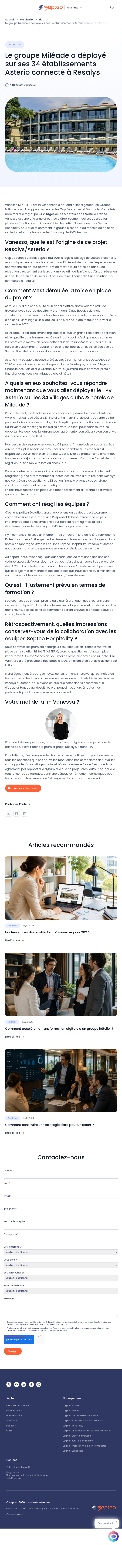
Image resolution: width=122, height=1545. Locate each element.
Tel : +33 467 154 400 (18, 1467)
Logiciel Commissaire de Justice (80, 1415)
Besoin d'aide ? (105, 1523)
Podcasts (11, 1425)
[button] (60, 8)
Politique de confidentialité (64, 1508)
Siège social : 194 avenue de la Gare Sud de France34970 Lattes (27, 1475)
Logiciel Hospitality (73, 1425)
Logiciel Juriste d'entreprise (78, 1440)
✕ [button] (117, 1521)
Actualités (11, 1420)
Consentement (15, 1514)
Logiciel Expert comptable (77, 1435)
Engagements (14, 1410)
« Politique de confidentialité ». (56, 1330)
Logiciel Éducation (73, 1450)
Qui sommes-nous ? (17, 1405)
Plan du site (12, 1508)
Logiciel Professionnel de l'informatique (84, 1445)
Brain (9, 1430)
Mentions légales (38, 1508)
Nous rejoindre (14, 1415)
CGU (23, 1508)
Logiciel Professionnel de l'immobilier (83, 1420)
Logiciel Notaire (71, 1405)
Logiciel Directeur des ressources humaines (87, 1430)
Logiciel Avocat (71, 1410)
